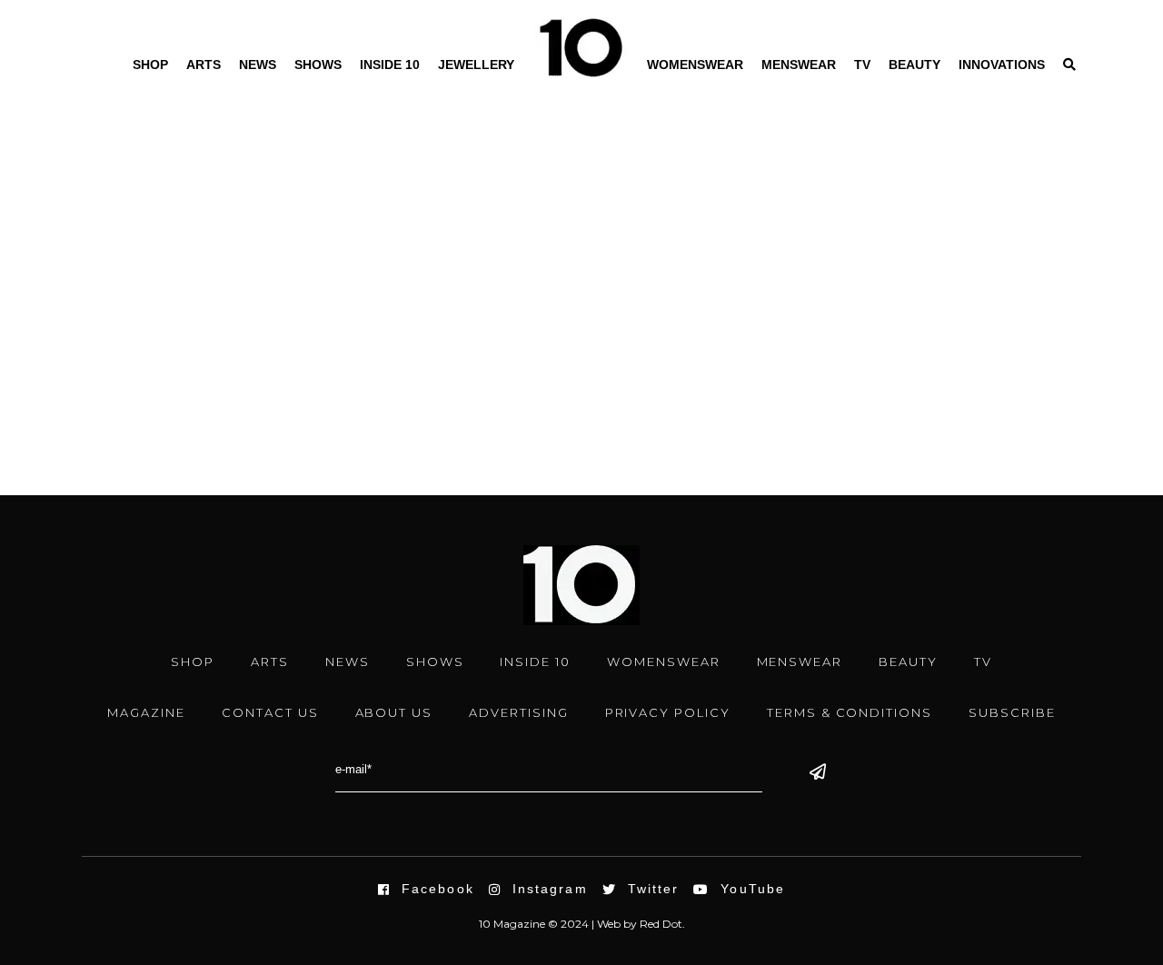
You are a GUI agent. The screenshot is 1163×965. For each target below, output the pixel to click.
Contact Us (270, 712)
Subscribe (1012, 712)
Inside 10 (390, 64)
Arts (203, 64)
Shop (150, 64)
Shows (318, 64)
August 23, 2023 (122, 302)
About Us (394, 712)
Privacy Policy (668, 712)
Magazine (146, 712)
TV (862, 64)
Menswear (798, 64)
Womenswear (695, 64)
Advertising (518, 712)
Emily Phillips (142, 383)
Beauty (914, 64)
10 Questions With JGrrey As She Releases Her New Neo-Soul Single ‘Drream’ (220, 340)
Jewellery (476, 64)
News (257, 64)
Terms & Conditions (849, 712)
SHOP (192, 661)
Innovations (1002, 64)
